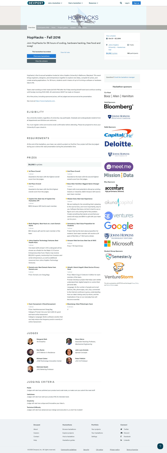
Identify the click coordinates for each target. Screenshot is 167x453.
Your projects (96, 429)
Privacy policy (115, 450)
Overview (31, 27)
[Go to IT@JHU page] (118, 155)
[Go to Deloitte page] (118, 144)
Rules (53, 27)
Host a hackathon (74, 3)
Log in (127, 3)
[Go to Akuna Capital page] (118, 203)
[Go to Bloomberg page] (118, 108)
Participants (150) (43, 27)
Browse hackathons (69, 429)
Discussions (82, 27)
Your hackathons (97, 433)
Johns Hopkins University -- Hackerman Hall (117, 47)
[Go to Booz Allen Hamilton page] (118, 97)
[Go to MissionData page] (118, 176)
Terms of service (132, 450)
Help (35, 440)
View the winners (41, 61)
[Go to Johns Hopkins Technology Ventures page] (118, 237)
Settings (94, 436)
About (36, 429)
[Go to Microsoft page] (118, 244)
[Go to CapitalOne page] (118, 135)
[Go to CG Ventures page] (118, 216)
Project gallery (63, 27)
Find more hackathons (41, 56)
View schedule (111, 36)
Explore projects (68, 433)
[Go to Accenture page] (114, 189)
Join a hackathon (54, 3)
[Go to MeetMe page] (118, 167)
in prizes (111, 53)
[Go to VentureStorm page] (118, 271)
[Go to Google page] (118, 227)
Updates (73, 27)
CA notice (99, 450)
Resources (93, 3)
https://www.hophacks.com (45, 101)
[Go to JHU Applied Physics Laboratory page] (118, 117)
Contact (36, 436)
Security (86, 450)
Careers (36, 433)
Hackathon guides (69, 440)
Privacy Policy (135, 283)
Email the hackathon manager (124, 77)
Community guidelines (68, 450)
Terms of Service (111, 285)
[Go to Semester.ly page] (118, 257)
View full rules (65, 52)
